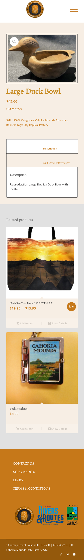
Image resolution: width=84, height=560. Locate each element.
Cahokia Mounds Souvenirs (51, 120)
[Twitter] (67, 554)
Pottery (43, 124)
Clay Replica (31, 124)
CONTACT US (23, 463)
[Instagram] (74, 554)
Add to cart (26, 323)
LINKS (18, 480)
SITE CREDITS (24, 472)
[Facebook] (61, 554)
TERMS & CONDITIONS (31, 489)
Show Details (59, 323)
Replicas (11, 124)
